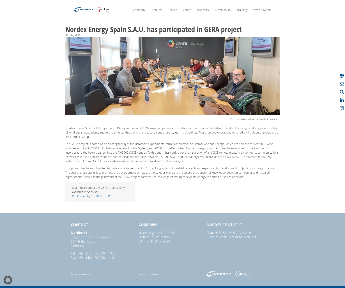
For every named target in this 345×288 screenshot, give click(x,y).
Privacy (142, 274)
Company (139, 10)
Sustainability (222, 10)
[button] (8, 280)
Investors (203, 10)
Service (172, 10)
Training (242, 10)
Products (156, 10)
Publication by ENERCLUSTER (91, 196)
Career (187, 10)
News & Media (262, 10)
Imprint (155, 274)
